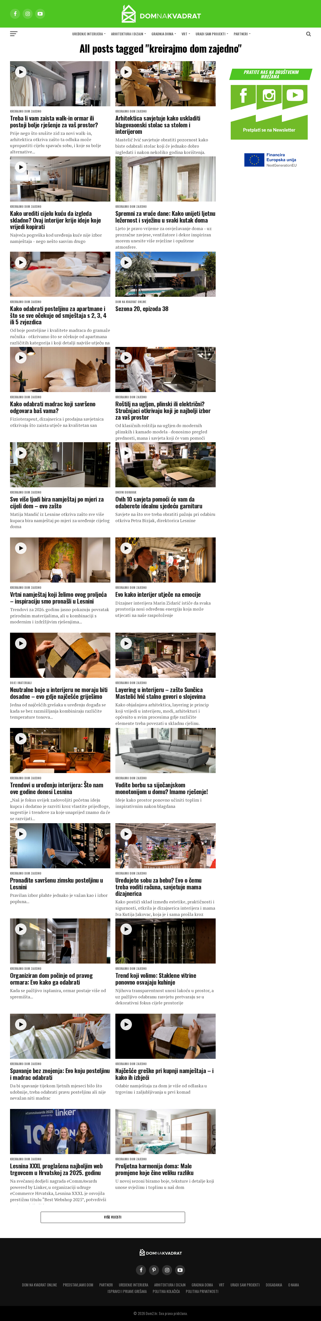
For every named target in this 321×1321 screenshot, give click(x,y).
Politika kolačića (166, 1291)
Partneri (241, 33)
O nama (293, 1284)
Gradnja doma (162, 33)
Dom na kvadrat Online (39, 1284)
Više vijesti (112, 1217)
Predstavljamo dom (78, 1284)
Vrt (184, 33)
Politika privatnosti (202, 1291)
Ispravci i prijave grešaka (127, 1291)
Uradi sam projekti (210, 33)
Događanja (274, 1284)
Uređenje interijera (87, 33)
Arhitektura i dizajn (127, 33)
